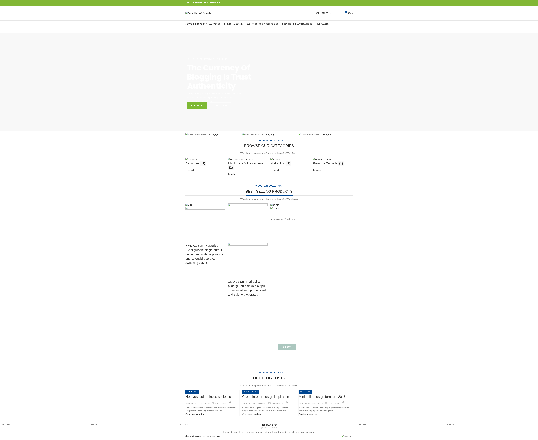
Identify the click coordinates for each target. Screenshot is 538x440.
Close (189, 205)
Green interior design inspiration (265, 397)
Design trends (251, 392)
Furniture (192, 392)
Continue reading (195, 414)
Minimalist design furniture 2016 (322, 397)
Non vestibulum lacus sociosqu (208, 397)
